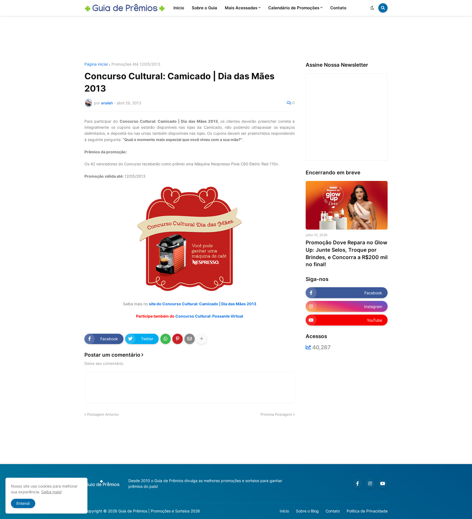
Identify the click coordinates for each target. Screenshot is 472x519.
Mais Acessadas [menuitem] (241, 7)
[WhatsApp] (165, 339)
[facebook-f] (357, 483)
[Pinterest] (177, 339)
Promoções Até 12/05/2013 (135, 64)
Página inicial (96, 64)
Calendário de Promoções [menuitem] (293, 7)
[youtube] (383, 483)
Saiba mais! (51, 491)
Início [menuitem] (178, 7)
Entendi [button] (23, 503)
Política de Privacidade (367, 511)
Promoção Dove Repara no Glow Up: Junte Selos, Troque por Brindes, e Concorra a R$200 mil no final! (347, 253)
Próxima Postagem (276, 414)
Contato (333, 511)
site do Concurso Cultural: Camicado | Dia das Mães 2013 (202, 303)
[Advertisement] (236, 39)
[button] (372, 8)
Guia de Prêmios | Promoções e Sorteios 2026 (159, 511)
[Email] (189, 339)
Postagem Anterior (103, 414)
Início (284, 511)
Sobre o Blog (307, 511)
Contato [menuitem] (338, 7)
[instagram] (370, 483)
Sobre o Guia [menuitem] (204, 7)
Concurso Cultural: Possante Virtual (209, 316)
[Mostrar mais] (201, 339)
